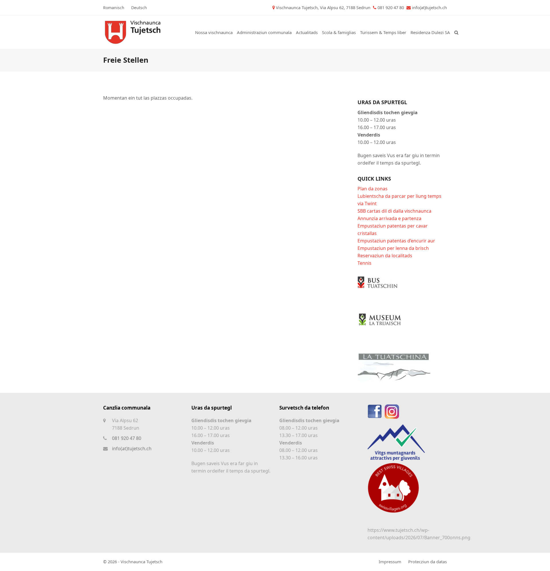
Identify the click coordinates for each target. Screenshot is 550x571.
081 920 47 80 (126, 438)
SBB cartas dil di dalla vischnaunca (394, 211)
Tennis (365, 263)
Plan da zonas (373, 188)
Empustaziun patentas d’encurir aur (396, 241)
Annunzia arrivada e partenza (389, 218)
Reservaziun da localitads (385, 255)
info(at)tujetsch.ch (429, 7)
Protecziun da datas (427, 561)
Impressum (390, 561)
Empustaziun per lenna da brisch (393, 248)
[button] (456, 32)
